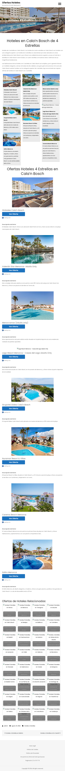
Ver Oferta (13, 214)
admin (6, 726)
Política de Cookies (32, 749)
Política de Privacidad (32, 753)
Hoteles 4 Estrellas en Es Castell (49, 733)
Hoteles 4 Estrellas (29, 726)
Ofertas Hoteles (11, 2)
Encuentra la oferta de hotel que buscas (33, 757)
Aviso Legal (32, 746)
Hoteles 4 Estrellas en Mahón (14, 733)
